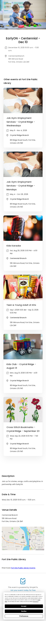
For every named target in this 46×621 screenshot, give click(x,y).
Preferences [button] (35, 601)
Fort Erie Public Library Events (23, 568)
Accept (23, 606)
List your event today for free (23, 590)
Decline (23, 611)
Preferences (23, 616)
